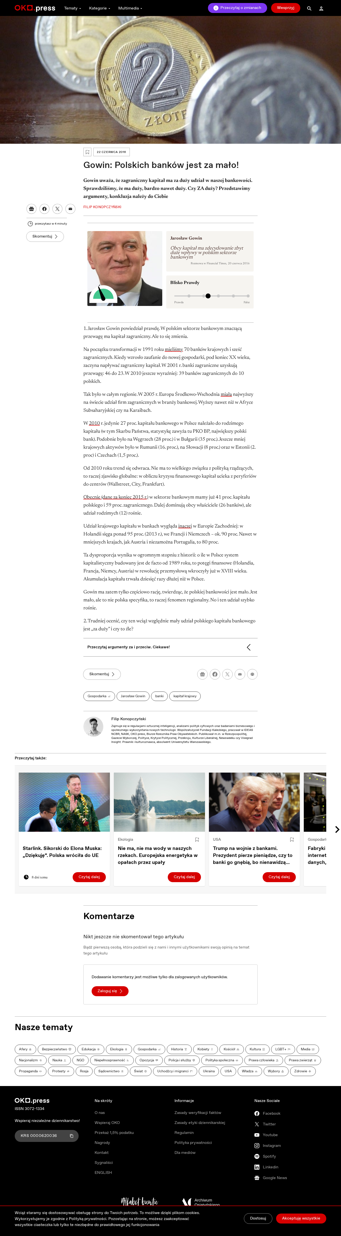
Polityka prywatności (193, 1142)
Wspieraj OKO (107, 1122)
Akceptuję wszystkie (301, 1218)
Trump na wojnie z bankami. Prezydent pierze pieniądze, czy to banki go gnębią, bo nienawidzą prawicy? (253, 855)
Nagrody (102, 1142)
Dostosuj (258, 1218)
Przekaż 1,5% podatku (114, 1132)
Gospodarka (318, 839)
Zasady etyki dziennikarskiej (199, 1122)
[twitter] (227, 674)
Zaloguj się (107, 991)
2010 (94, 423)
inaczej (185, 526)
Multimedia (128, 8)
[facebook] (215, 674)
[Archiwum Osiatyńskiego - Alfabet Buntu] (139, 1202)
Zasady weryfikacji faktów (197, 1112)
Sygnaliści (104, 1162)
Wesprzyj (285, 7)
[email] (240, 674)
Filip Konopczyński (128, 719)
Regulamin (184, 1132)
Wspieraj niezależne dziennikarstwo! (47, 1120)
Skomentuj (42, 236)
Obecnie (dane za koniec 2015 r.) (115, 497)
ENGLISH (103, 1172)
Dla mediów (184, 1152)
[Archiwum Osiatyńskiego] (201, 1202)
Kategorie (98, 8)
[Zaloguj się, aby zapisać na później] (197, 840)
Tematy (71, 8)
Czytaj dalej (89, 877)
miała (226, 394)
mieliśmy (174, 349)
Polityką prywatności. (88, 1219)
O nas (100, 1112)
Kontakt (102, 1152)
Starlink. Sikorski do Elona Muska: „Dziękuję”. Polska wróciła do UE (62, 852)
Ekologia (125, 839)
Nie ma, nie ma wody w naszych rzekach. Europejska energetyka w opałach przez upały (158, 855)
